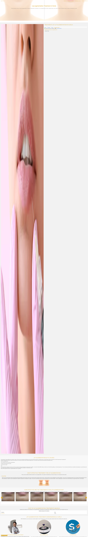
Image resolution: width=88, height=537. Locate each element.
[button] (86, 497)
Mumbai (49, 27)
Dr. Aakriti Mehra (58, 28)
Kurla (52, 27)
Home (45, 27)
